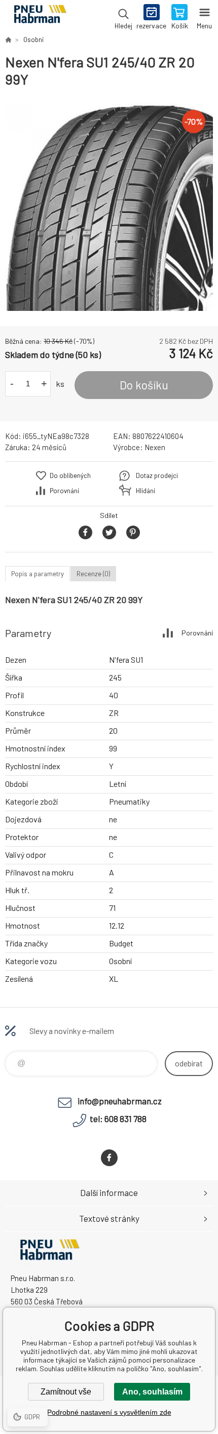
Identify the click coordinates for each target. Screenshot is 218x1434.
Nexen (154, 447)
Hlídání (145, 491)
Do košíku (144, 385)
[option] (109, 207)
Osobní (33, 39)
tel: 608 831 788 (118, 1118)
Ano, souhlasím (152, 1391)
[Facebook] (109, 1157)
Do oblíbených (70, 475)
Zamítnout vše (66, 1391)
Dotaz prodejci (157, 475)
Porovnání (64, 491)
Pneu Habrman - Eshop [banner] (40, 17)
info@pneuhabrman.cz (120, 1101)
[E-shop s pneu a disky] (8, 39)
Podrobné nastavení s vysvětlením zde (109, 1412)
